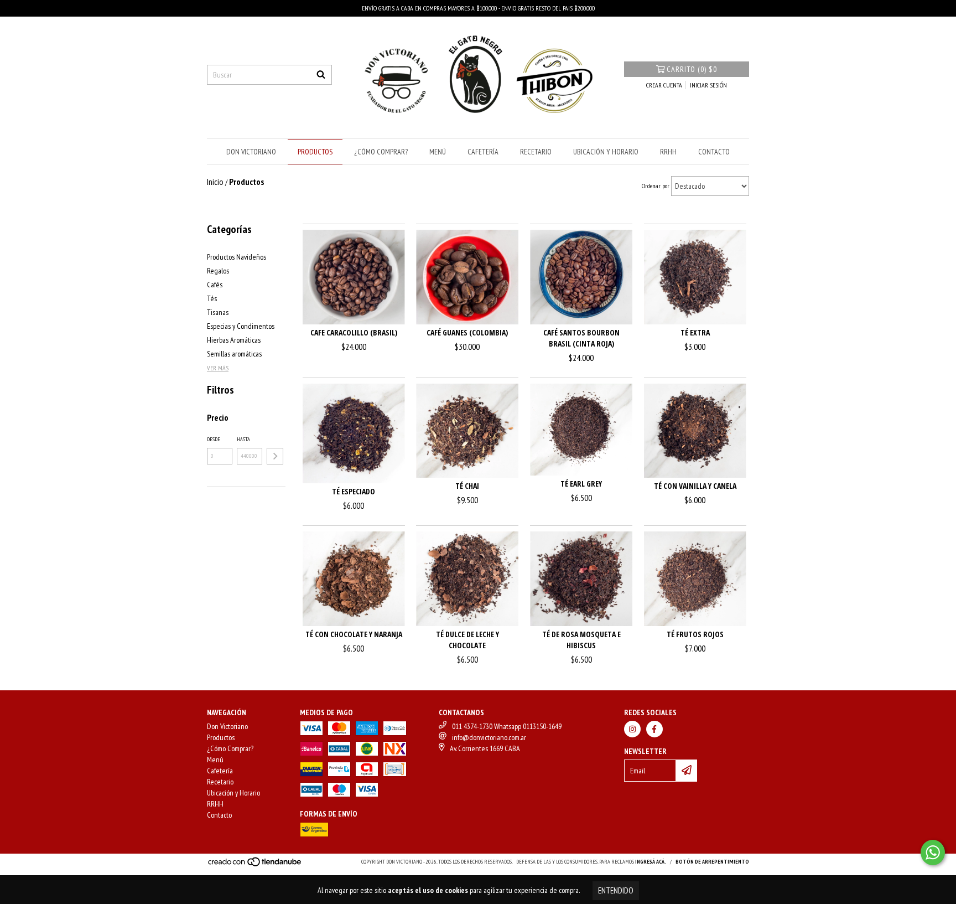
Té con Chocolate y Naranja (353, 634)
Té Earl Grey (581, 483)
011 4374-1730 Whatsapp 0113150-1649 (507, 726)
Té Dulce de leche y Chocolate (467, 639)
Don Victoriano (251, 152)
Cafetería (482, 152)
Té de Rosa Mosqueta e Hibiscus (581, 639)
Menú (437, 152)
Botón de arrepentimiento (712, 861)
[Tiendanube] (255, 865)
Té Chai (467, 486)
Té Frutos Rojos (695, 634)
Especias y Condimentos (240, 326)
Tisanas (217, 312)
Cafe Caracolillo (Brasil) (353, 332)
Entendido (615, 890)
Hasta (243, 439)
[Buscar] (321, 75)
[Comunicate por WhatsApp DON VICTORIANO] (933, 852)
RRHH (668, 152)
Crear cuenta (664, 85)
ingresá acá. (650, 861)
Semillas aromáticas (234, 354)
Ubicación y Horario (605, 152)
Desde (213, 439)
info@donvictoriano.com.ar (489, 737)
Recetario (536, 152)
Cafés (214, 285)
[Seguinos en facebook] (654, 729)
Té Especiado (353, 491)
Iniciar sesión (708, 85)
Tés (212, 298)
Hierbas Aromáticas (234, 340)
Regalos (218, 271)
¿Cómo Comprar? (381, 152)
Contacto (714, 152)
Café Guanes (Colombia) (467, 332)
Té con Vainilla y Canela (695, 486)
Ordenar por (655, 186)
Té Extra (695, 332)
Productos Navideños (236, 257)
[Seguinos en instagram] (632, 729)
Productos (315, 152)
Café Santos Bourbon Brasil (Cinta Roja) (581, 338)
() (692, 69)
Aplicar (275, 456)
